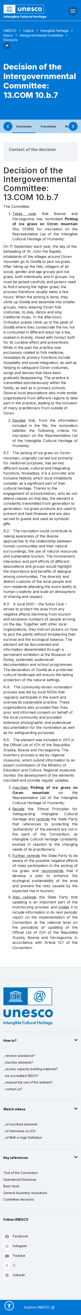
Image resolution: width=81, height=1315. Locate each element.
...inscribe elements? (18, 1062)
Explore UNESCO (37, 1307)
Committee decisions (18, 1199)
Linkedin (19, 1275)
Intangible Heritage (54, 30)
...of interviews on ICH (19, 1131)
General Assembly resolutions (25, 1193)
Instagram (20, 1246)
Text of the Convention (20, 1173)
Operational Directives (19, 1179)
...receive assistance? (19, 1056)
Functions (48, 126)
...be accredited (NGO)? (20, 1076)
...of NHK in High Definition (22, 1137)
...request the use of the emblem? (28, 1082)
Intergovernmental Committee (41, 35)
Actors (8, 35)
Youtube (19, 1255)
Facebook (20, 1236)
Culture (28, 30)
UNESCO (9, 30)
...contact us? (12, 1089)
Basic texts (11, 1186)
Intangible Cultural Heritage (25, 16)
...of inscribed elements (20, 1124)
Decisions (24, 126)
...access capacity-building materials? (30, 1069)
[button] (7, 48)
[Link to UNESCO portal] (27, 9)
